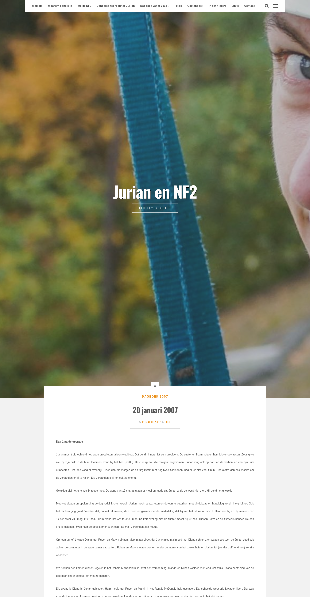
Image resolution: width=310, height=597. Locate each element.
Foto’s (178, 5)
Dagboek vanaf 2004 (153, 5)
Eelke (168, 422)
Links (235, 5)
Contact (249, 5)
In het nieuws (217, 5)
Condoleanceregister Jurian (116, 5)
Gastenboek (195, 5)
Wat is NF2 (84, 5)
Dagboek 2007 (155, 396)
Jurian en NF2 (155, 191)
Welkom (37, 5)
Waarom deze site (60, 5)
